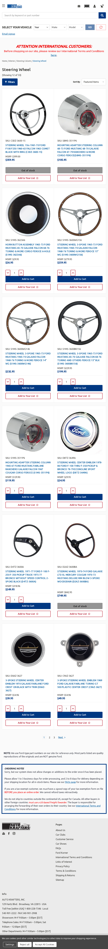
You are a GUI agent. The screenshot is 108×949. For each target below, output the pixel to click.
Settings (9, 944)
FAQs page (70, 782)
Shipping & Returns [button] (65, 875)
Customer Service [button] (64, 839)
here (54, 55)
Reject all (24, 944)
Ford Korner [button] (62, 852)
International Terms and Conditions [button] (74, 857)
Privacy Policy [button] (63, 866)
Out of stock (28, 170)
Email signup (8, 34)
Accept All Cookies (44, 944)
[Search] (102, 15)
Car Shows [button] (61, 843)
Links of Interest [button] (64, 862)
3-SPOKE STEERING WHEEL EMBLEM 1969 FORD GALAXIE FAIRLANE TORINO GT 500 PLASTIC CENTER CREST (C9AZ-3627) (79, 683)
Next (60, 737)
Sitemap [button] (60, 880)
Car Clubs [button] (60, 834)
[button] (87, 6)
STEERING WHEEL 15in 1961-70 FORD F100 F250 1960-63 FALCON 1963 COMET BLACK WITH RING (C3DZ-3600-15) (27, 148)
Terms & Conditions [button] (66, 871)
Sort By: (76, 82)
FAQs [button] (58, 848)
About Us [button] (60, 830)
